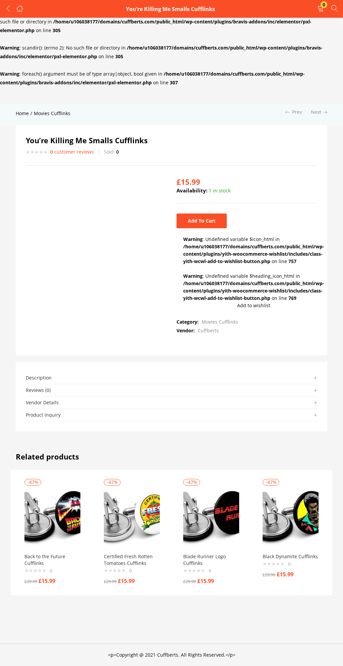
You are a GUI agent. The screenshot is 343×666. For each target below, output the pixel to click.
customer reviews (72, 152)
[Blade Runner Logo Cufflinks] (211, 516)
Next (316, 112)
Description (39, 377)
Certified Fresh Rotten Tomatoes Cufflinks (128, 559)
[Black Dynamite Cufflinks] (291, 516)
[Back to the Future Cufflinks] (52, 516)
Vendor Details (42, 402)
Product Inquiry (43, 415)
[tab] (171, 378)
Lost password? (102, 89)
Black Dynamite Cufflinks (290, 556)
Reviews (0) (38, 390)
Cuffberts (208, 330)
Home (22, 113)
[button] (321, 9)
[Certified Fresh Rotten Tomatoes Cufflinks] (132, 516)
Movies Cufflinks (52, 113)
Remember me (30, 89)
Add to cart (201, 221)
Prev (297, 112)
